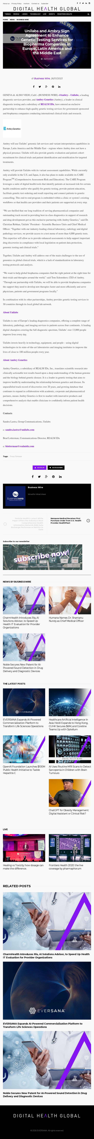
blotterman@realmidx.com (19, 446)
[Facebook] (77, 3)
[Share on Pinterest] (53, 87)
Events (52, 14)
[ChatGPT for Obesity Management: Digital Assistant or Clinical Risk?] (70, 793)
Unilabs (74, 95)
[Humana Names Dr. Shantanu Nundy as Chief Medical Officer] (70, 600)
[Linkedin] (86, 3)
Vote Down (57, 468)
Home (5, 20)
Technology (35, 14)
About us (6, 3)
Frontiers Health (64, 14)
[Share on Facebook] (34, 87)
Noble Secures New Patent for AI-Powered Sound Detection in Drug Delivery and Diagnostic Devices (23, 668)
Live (44, 14)
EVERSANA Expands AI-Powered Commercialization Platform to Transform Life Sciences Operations (23, 723)
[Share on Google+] (46, 87)
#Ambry (63, 95)
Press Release (16, 456)
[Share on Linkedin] (59, 87)
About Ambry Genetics (15, 360)
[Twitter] (83, 3)
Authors (26, 3)
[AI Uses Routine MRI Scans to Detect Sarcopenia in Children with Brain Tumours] (70, 749)
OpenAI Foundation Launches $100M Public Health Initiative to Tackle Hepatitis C (24, 770)
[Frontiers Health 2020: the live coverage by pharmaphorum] (70, 848)
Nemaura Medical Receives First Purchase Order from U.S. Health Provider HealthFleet (66, 520)
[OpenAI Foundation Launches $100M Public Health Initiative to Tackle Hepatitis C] (24, 749)
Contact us (35, 3)
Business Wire (42, 78)
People (16, 14)
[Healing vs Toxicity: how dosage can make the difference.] (24, 848)
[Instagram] (89, 3)
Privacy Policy (17, 3)
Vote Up (40, 468)
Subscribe (44, 3)
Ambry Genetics (44, 99)
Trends (8, 14)
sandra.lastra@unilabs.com (19, 429)
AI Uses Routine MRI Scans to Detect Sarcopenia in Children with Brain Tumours (70, 770)
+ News (25, 14)
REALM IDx (47, 104)
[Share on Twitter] (39, 87)
